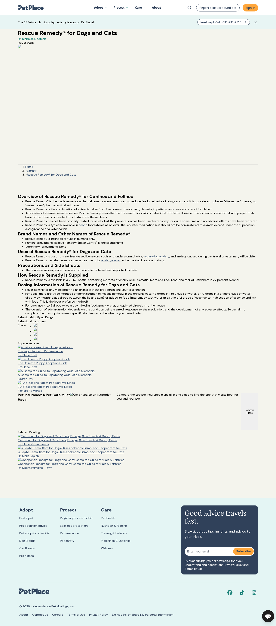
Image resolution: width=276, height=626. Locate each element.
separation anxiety (156, 256)
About (23, 615)
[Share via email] (35, 339)
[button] (100, 8)
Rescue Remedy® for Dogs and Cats (51, 175)
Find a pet (26, 518)
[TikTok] (242, 592)
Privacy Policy (233, 565)
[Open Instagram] (35, 334)
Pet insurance (69, 533)
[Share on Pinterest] (35, 330)
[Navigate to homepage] (33, 7)
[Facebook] (230, 592)
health (83, 225)
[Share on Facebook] (35, 325)
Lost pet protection (74, 526)
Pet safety (67, 541)
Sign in (250, 8)
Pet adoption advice (33, 526)
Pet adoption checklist (35, 533)
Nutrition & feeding (114, 526)
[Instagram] (254, 592)
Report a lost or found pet (217, 8)
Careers (57, 615)
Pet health (108, 518)
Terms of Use (194, 569)
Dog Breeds (27, 541)
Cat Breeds (27, 548)
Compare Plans (249, 411)
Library (32, 171)
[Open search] (189, 7)
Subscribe (243, 551)
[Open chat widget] (268, 616)
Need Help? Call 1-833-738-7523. (221, 22)
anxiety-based (111, 260)
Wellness (107, 548)
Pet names (26, 556)
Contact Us (40, 615)
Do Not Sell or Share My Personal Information (142, 615)
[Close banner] (255, 22)
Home (29, 167)
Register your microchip (76, 518)
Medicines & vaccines (115, 541)
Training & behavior (114, 533)
